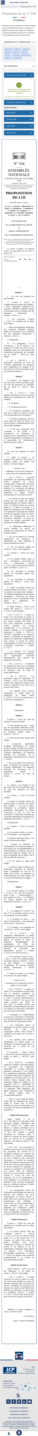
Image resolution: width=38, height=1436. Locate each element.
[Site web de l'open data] (19, 1384)
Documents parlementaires (9, 7)
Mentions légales (7, 1423)
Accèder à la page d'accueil (3, 2)
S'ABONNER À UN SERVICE (18, 1414)
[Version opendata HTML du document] (19, 119)
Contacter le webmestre (10, 1424)
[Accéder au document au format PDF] (19, 112)
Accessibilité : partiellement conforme (24, 1423)
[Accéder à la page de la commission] (19, 88)
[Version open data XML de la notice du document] (19, 126)
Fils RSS (20, 1424)
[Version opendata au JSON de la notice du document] (19, 132)
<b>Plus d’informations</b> (19, 66)
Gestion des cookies (29, 1424)
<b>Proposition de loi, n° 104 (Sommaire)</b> (19, 42)
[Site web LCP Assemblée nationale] (19, 1370)
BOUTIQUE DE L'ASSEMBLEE (18, 1408)
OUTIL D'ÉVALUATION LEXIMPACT (18, 1418)
